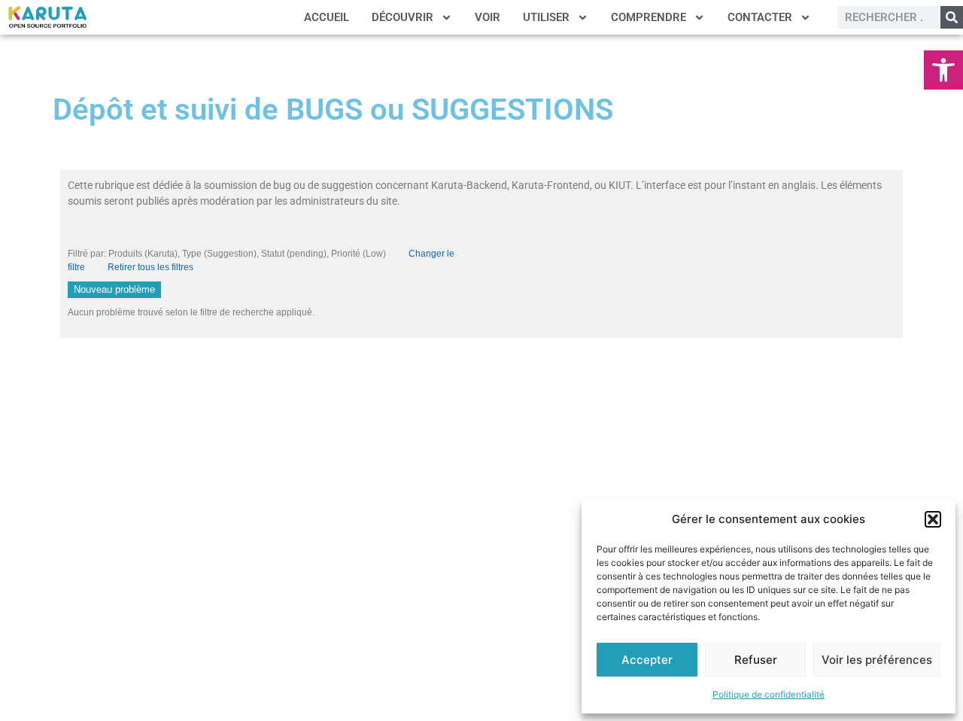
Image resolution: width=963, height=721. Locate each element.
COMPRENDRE (648, 17)
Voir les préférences (877, 660)
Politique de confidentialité (768, 694)
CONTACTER (760, 17)
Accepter (647, 660)
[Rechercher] (951, 17)
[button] (943, 70)
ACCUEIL (326, 17)
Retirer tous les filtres (150, 267)
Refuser (755, 660)
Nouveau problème (114, 289)
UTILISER (546, 17)
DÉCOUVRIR (402, 17)
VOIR (487, 17)
